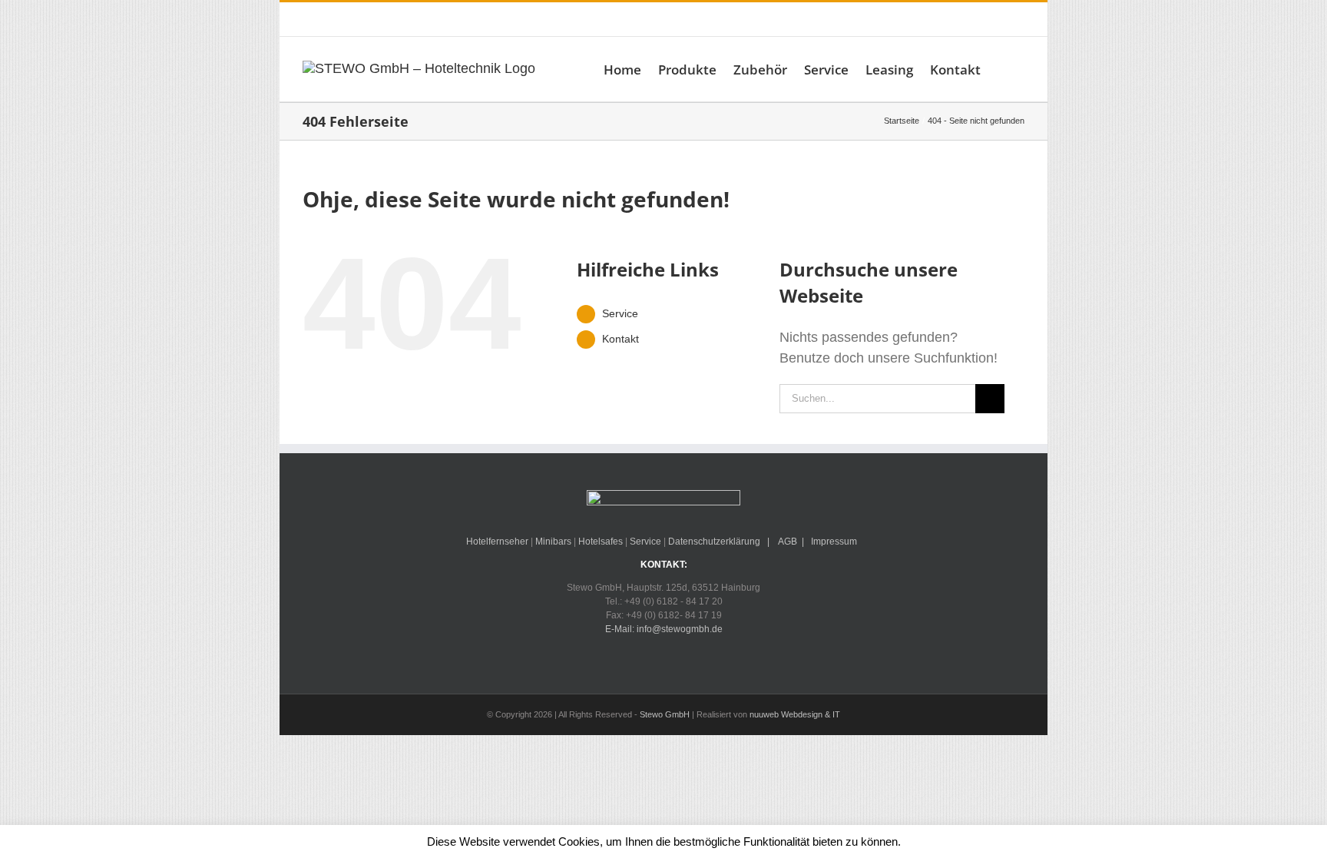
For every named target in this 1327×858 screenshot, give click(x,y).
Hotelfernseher (497, 541)
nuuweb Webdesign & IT (795, 714)
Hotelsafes (600, 541)
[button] (1003, 69)
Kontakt (620, 339)
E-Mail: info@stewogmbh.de (537, 19)
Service (620, 313)
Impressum (834, 541)
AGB (786, 541)
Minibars (553, 541)
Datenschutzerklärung (714, 541)
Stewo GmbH (665, 714)
